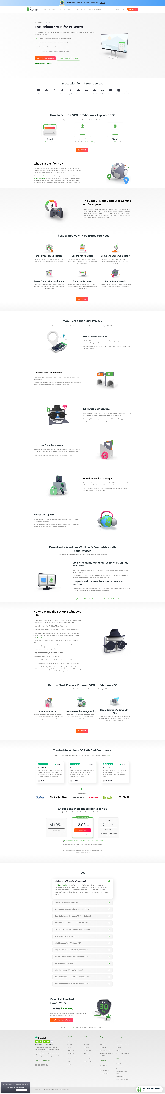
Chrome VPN (87, 1056)
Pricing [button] (60, 9)
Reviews (118, 1050)
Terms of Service (71, 1027)
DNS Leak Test (104, 1068)
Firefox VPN (87, 1059)
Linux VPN (86, 1048)
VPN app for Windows (63, 885)
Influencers (103, 1048)
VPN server (116, 142)
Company (119, 1037)
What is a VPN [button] (47, 9)
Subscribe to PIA (50, 142)
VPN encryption (40, 176)
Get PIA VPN (132, 9)
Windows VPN (89, 142)
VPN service (40, 637)
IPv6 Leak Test (104, 1074)
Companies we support (122, 1045)
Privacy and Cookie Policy (121, 1073)
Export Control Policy (122, 1079)
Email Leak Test (104, 1071)
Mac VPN (86, 1045)
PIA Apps (86, 1037)
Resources (103, 1060)
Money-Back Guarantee (122, 1053)
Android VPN (87, 1050)
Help (117, 1058)
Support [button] (98, 9)
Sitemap (118, 1048)
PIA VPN (69, 1037)
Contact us (119, 1066)
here (108, 755)
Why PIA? (69, 1045)
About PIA (119, 1042)
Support (118, 1063)
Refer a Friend (104, 1042)
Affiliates (102, 1045)
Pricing (69, 1048)
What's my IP (103, 1065)
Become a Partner (105, 1050)
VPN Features (71, 1050)
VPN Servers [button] (87, 9)
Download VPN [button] (78, 9)
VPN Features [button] (67, 9)
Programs (103, 1037)
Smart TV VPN (88, 1062)
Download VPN (41, 22)
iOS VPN (86, 1053)
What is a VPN (71, 1042)
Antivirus (70, 1059)
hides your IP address (40, 178)
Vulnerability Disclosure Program (106, 1054)
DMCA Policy (119, 1076)
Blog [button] (93, 9)
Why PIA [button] (54, 9)
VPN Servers (70, 1053)
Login (117, 9)
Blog (68, 1062)
